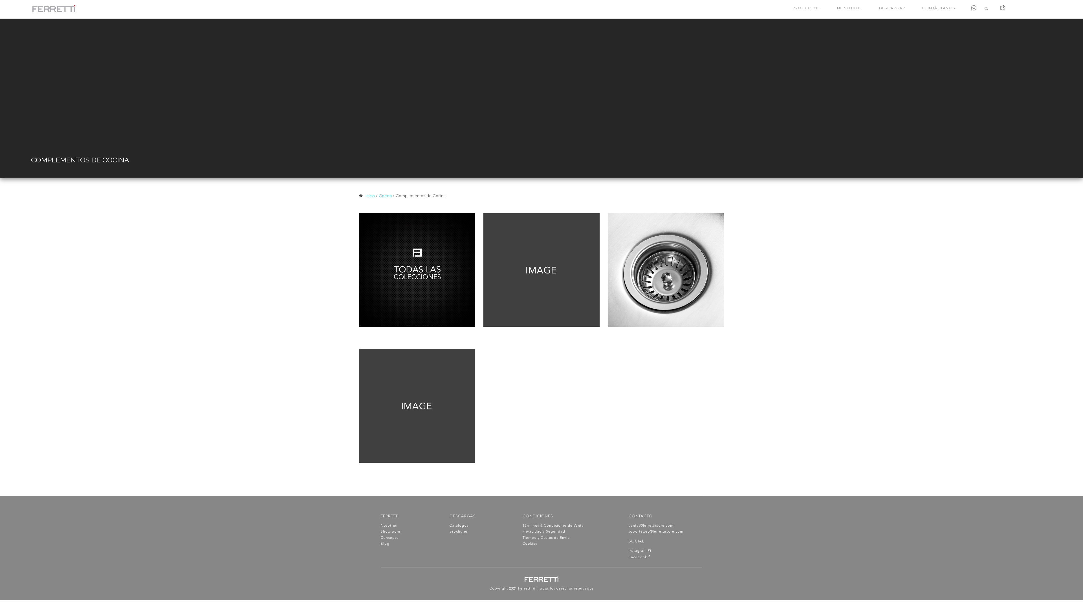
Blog (385, 544)
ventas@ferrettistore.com (651, 526)
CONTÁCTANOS (939, 8)
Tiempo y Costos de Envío (546, 538)
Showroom (390, 531)
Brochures (459, 531)
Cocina (385, 196)
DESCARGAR (892, 8)
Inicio (370, 196)
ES (1002, 8)
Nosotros (389, 526)
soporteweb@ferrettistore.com (656, 531)
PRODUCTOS (806, 8)
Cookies (530, 544)
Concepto (390, 538)
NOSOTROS (849, 8)
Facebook (638, 557)
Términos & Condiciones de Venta (553, 526)
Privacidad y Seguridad (544, 531)
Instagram (638, 551)
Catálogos (459, 526)
